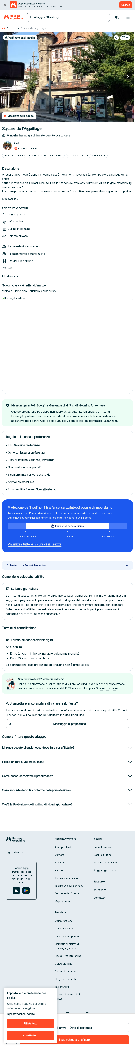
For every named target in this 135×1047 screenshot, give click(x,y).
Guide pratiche (63, 963)
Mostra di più (10, 198)
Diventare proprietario (68, 936)
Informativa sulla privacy (69, 885)
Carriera (59, 854)
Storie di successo (66, 971)
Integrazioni (62, 986)
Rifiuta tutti (30, 1023)
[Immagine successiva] (128, 76)
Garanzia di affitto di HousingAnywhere (67, 946)
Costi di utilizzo (103, 854)
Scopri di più (111, 420)
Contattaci (100, 897)
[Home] (13, 17)
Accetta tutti (30, 1035)
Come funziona (102, 847)
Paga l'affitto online (105, 862)
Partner (59, 870)
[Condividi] (116, 37)
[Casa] (3, 28)
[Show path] (13, 28)
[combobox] (16, 852)
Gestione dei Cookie (67, 893)
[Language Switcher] (116, 17)
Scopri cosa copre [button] (107, 688)
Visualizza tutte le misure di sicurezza (34, 544)
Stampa (59, 862)
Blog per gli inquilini (105, 870)
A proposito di (63, 847)
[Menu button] (127, 17)
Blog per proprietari (66, 979)
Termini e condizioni (66, 877)
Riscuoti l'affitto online (68, 955)
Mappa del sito (63, 901)
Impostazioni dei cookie (21, 1013)
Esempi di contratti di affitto (67, 996)
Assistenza (100, 889)
